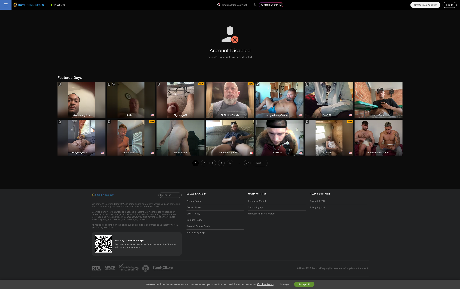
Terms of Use (194, 207)
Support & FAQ (317, 201)
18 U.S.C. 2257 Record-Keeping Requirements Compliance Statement (332, 268)
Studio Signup (255, 207)
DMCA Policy (193, 213)
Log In (449, 5)
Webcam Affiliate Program (261, 213)
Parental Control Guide (198, 226)
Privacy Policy (194, 201)
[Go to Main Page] (29, 5)
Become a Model (257, 201)
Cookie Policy (265, 284)
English (167, 195)
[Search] (255, 4)
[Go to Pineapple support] (146, 268)
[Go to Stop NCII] (163, 268)
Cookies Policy (194, 220)
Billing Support (317, 207)
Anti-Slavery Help (196, 232)
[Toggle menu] (6, 5)
